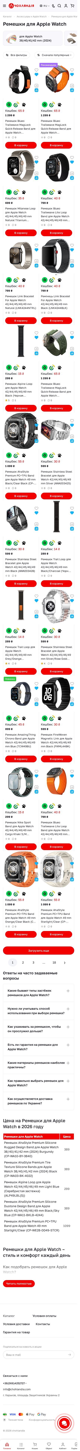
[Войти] (66, 6)
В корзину (21, 145)
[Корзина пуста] (72, 6)
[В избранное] (36, 69)
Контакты (43, 1324)
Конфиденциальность (42, 1419)
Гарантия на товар (16, 1332)
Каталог (9, 1316)
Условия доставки (16, 1324)
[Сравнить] (36, 85)
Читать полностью (19, 1283)
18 (54, 962)
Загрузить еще (38, 950)
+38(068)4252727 (14, 1383)
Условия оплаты (44, 1316)
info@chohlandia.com (17, 1389)
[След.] (64, 962)
